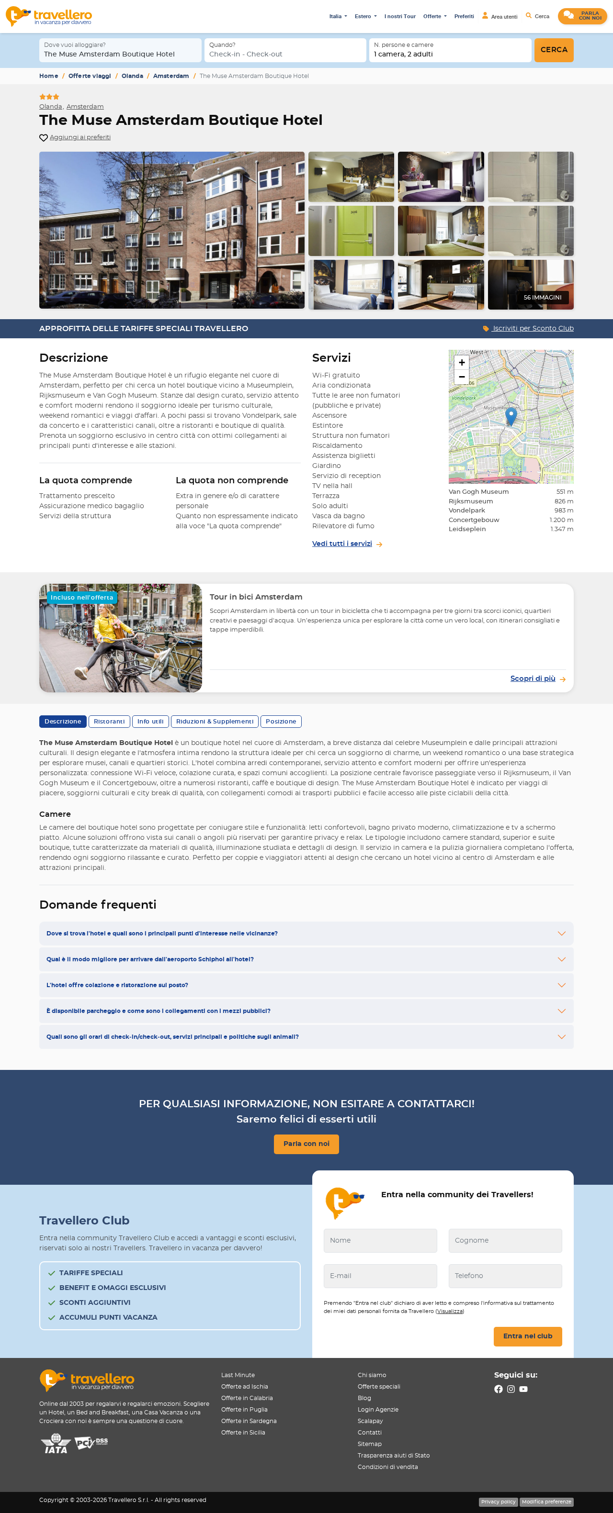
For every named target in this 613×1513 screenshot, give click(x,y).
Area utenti (504, 17)
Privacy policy (498, 1502)
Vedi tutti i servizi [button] (342, 544)
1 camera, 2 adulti (403, 54)
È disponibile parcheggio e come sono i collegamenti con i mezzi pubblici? (158, 1011)
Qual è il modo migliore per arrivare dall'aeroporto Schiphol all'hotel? (150, 959)
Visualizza (450, 1311)
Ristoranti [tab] (109, 721)
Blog (364, 1398)
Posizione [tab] (281, 721)
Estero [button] (364, 16)
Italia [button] (336, 16)
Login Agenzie (378, 1410)
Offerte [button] (433, 16)
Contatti (370, 1432)
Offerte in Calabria (247, 1398)
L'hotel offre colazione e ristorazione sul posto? (117, 985)
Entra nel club (528, 1336)
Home (48, 76)
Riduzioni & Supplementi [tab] (215, 721)
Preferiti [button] (464, 16)
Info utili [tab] (150, 721)
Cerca (541, 16)
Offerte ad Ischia (244, 1387)
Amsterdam (171, 76)
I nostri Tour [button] (400, 16)
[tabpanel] (306, 231)
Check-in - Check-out (246, 54)
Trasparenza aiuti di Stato (394, 1455)
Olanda (132, 76)
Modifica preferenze (546, 1502)
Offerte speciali (379, 1387)
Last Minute (238, 1375)
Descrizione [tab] (63, 721)
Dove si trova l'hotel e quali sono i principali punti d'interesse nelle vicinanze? (162, 933)
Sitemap (370, 1444)
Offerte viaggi (90, 76)
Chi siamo (372, 1375)
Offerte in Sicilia (243, 1432)
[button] (582, 16)
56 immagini (543, 297)
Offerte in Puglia (244, 1410)
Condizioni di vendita (388, 1467)
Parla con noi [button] (306, 1144)
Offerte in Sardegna (249, 1421)
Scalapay (370, 1421)
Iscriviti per (532, 328)
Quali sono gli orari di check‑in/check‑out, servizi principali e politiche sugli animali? (172, 1037)
